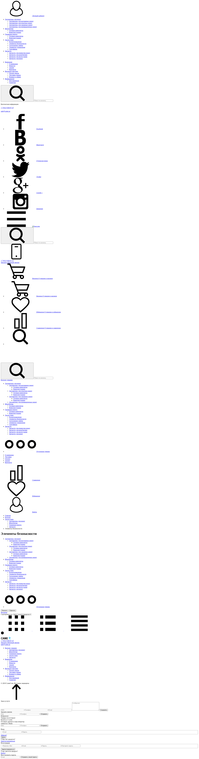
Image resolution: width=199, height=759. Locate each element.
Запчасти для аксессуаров (18, 57)
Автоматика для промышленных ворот (23, 27)
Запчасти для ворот (16, 58)
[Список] (48, 630)
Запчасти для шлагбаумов (18, 55)
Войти (34, 512)
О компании (13, 64)
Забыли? (4, 735)
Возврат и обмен (15, 77)
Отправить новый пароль (29, 757)
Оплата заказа (14, 73)
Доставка (8, 457)
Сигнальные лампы (16, 45)
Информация (9, 79)
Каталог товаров (7, 380)
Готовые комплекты (16, 30)
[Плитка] (16, 630)
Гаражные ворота (11, 34)
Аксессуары (9, 40)
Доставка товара (15, 75)
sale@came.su (5, 111)
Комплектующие (15, 32)
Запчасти (8, 51)
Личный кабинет (38, 16)
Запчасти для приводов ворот (19, 53)
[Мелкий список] (79, 630)
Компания (8, 62)
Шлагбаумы (9, 29)
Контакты (12, 69)
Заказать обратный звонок (10, 262)
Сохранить (103, 710)
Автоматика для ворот (13, 19)
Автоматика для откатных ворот (20, 23)
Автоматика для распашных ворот (21, 21)
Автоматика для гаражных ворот (20, 25)
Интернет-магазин (11, 71)
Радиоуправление (15, 42)
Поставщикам (14, 81)
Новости (12, 66)
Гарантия (12, 82)
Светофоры (13, 49)
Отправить (44, 714)
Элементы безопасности (17, 43)
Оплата (7, 459)
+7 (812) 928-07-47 (7, 108)
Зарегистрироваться (8, 741)
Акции (11, 68)
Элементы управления (17, 47)
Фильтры (4, 612)
